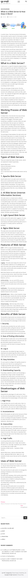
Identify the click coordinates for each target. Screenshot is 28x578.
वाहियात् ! (3, 539)
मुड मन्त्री (5, 1)
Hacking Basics (11, 556)
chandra (4, 17)
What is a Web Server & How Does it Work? (13, 12)
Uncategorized (5, 9)
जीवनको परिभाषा (5, 536)
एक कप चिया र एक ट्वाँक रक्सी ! (8, 528)
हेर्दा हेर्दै (3, 531)
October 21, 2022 (12, 17)
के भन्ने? (3, 534)
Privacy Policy (21, 574)
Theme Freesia (15, 573)
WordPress (21, 573)
